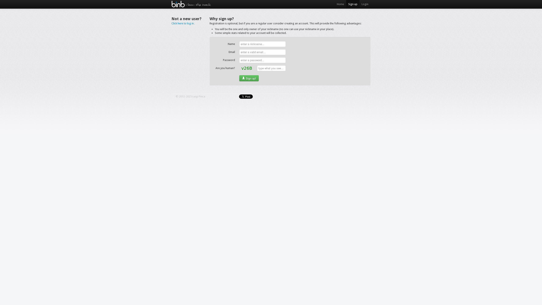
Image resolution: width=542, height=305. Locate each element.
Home (340, 4)
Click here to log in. (182, 23)
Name (231, 44)
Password (229, 60)
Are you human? (225, 68)
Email (232, 52)
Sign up (352, 4)
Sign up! (250, 78)
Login (365, 4)
